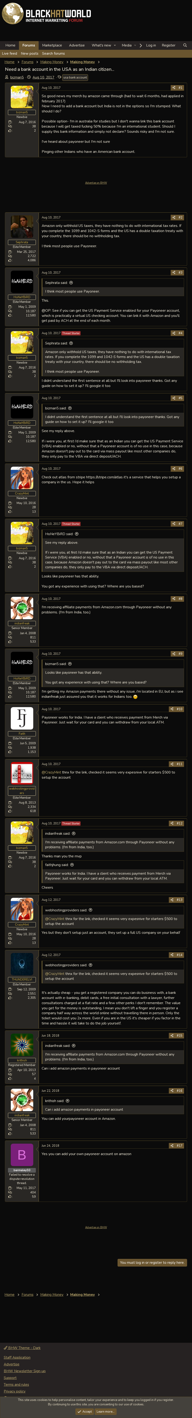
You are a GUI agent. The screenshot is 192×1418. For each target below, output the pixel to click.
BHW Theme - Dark (24, 1348)
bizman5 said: (55, 408)
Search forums (53, 53)
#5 (180, 398)
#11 (179, 764)
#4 (180, 333)
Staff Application (17, 1357)
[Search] (185, 45)
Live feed (9, 53)
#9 (180, 654)
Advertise (77, 45)
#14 (179, 955)
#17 (179, 1146)
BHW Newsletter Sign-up (25, 1371)
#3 (180, 273)
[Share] (174, 88)
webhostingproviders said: (66, 910)
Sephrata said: (56, 282)
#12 (179, 823)
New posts (29, 53)
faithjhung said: (57, 865)
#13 (179, 900)
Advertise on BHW (96, 183)
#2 (180, 217)
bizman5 (17, 77)
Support (10, 1377)
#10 (179, 709)
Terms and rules (16, 1384)
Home (10, 45)
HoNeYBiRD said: (59, 534)
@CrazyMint (51, 772)
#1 (180, 88)
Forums (28, 45)
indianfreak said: (57, 833)
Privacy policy (15, 1391)
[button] (115, 45)
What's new (101, 45)
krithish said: (54, 1101)
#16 (179, 1091)
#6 (180, 469)
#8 (180, 599)
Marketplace (52, 45)
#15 (179, 1036)
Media (127, 45)
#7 (180, 524)
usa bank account (75, 77)
